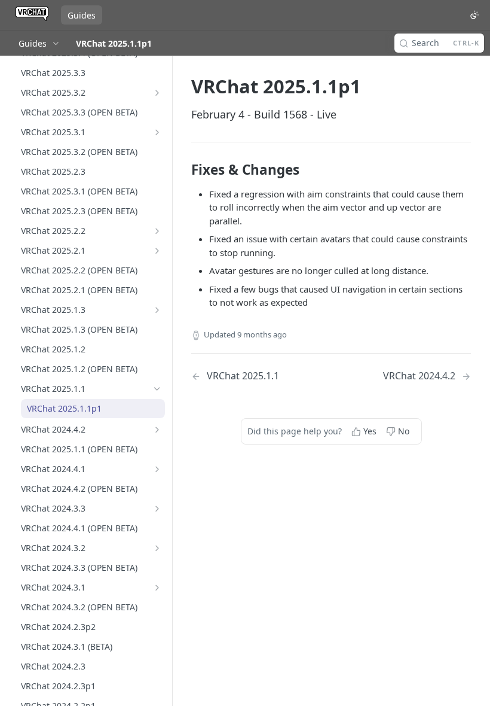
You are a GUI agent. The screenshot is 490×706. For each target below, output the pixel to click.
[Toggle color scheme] (474, 15)
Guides (82, 15)
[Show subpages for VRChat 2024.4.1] (157, 469)
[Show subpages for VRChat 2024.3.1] (157, 587)
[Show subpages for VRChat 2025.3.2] (157, 93)
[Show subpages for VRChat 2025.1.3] (157, 310)
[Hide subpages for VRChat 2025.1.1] (157, 389)
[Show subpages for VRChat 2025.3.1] (157, 132)
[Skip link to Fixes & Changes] (183, 170)
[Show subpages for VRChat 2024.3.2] (157, 548)
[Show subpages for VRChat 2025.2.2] (157, 231)
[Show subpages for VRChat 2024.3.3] (157, 508)
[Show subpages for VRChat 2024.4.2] (157, 429)
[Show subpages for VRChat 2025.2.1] (157, 250)
